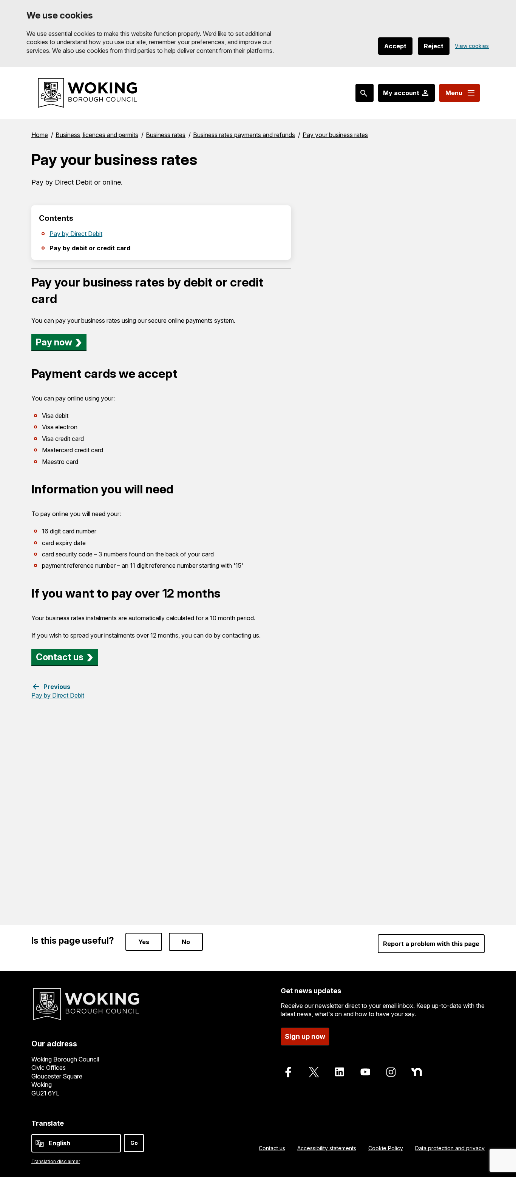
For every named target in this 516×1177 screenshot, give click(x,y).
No (186, 942)
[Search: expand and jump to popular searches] (364, 93)
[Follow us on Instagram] (391, 1072)
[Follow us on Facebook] (288, 1072)
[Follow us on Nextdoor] (416, 1072)
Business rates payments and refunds (244, 135)
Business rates (165, 135)
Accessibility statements (326, 1148)
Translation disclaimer (55, 1161)
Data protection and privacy (450, 1148)
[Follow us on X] (313, 1072)
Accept (395, 46)
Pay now (54, 342)
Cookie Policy (385, 1148)
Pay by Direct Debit (75, 233)
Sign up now (305, 1036)
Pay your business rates (335, 135)
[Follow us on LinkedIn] (339, 1072)
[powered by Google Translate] (39, 1143)
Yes (143, 942)
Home (39, 135)
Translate (47, 1123)
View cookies (472, 46)
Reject (433, 46)
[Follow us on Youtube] (365, 1072)
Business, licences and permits (97, 135)
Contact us (59, 657)
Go (134, 1143)
